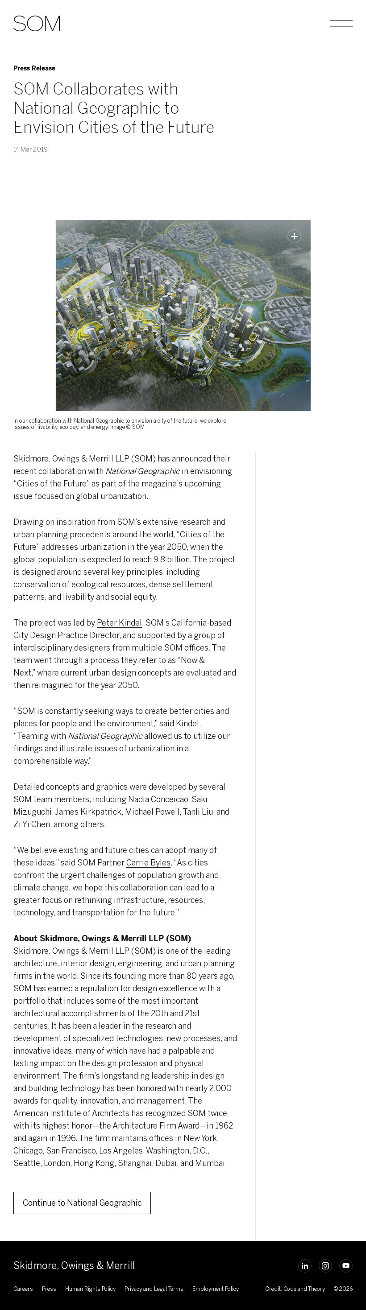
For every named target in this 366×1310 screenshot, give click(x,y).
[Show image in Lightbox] (294, 236)
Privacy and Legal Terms (154, 1289)
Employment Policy (215, 1289)
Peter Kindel (119, 623)
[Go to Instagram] (325, 1266)
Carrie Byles (148, 863)
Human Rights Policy (90, 1289)
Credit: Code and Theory (294, 1289)
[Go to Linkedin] (305, 1266)
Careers (23, 1289)
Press (49, 1289)
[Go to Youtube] (346, 1266)
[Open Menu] (341, 23)
